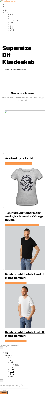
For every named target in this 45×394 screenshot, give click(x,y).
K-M (11, 22)
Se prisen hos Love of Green (18, 163)
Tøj (6, 10)
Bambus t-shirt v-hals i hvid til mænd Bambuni (24, 333)
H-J (11, 18)
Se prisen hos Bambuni (15, 283)
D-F (11, 16)
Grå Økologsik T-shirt (19, 158)
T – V (11, 28)
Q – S (11, 26)
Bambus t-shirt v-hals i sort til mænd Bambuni (24, 276)
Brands (7, 12)
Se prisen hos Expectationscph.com (22, 225)
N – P (12, 24)
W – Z (12, 30)
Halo (16, 20)
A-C (11, 14)
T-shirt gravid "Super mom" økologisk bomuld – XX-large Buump (24, 216)
